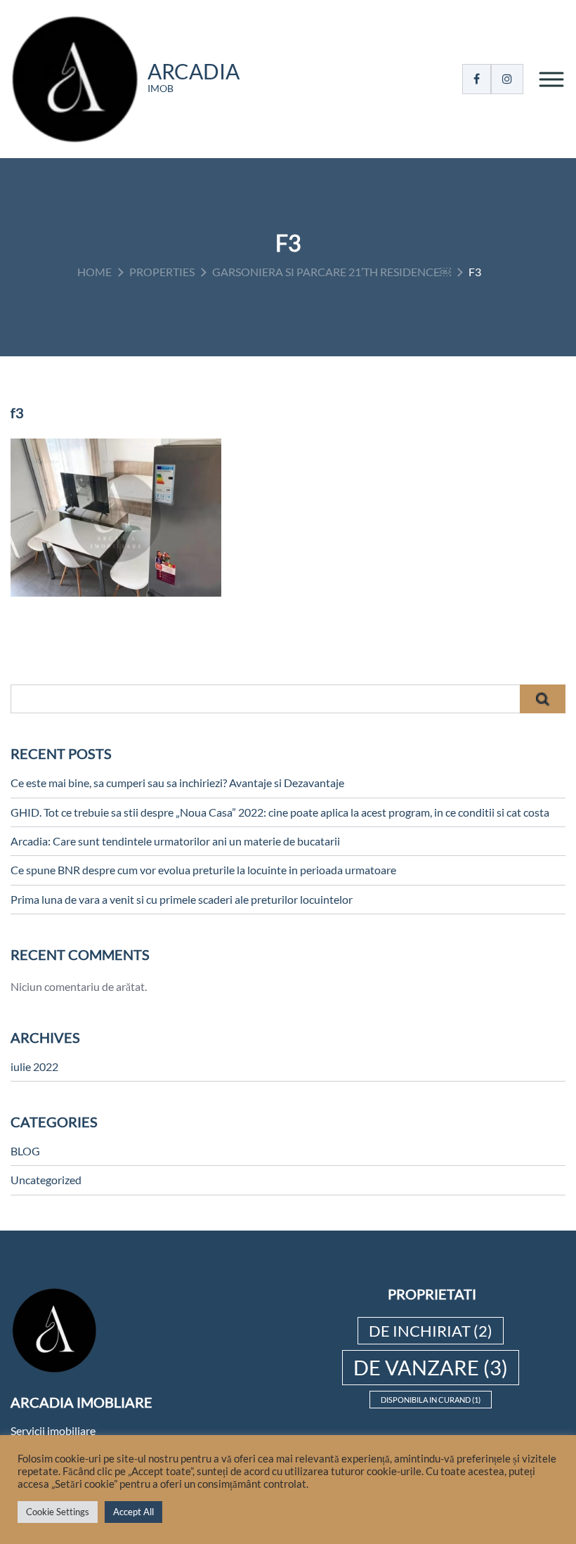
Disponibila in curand (430, 1399)
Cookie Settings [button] (57, 1511)
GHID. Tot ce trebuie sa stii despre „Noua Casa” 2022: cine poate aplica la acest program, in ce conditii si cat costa (280, 812)
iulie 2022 (34, 1066)
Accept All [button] (133, 1511)
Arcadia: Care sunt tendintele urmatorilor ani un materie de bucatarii (175, 841)
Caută (542, 699)
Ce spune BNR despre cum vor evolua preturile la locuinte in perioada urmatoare (203, 869)
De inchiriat (430, 1330)
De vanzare (430, 1367)
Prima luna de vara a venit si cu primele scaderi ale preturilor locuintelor (182, 899)
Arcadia (194, 71)
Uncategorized (46, 1179)
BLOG (25, 1150)
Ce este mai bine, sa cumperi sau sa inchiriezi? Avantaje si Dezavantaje (177, 782)
